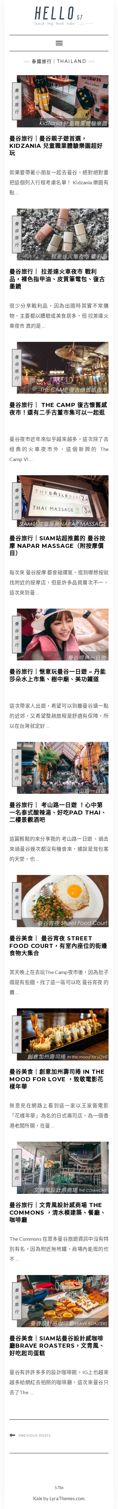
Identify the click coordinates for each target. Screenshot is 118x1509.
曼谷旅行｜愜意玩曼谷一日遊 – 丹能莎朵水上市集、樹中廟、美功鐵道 (57, 675)
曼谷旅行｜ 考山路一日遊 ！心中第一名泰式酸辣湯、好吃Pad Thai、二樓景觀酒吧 (58, 812)
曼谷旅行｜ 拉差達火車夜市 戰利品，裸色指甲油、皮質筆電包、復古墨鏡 (57, 279)
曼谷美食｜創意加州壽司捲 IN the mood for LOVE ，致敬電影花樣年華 (57, 1079)
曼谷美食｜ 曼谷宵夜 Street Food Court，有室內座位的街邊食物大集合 (58, 946)
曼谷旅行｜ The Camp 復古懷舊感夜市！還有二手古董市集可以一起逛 (58, 409)
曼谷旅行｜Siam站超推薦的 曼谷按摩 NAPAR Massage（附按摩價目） (57, 546)
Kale (37, 1498)
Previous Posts (35, 1436)
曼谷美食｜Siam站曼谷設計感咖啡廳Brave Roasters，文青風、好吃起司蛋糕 (57, 1346)
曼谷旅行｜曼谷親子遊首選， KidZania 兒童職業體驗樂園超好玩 (56, 146)
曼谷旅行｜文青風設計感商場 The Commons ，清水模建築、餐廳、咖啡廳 (57, 1212)
